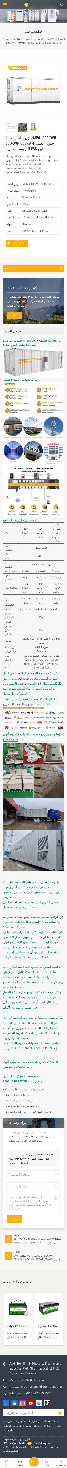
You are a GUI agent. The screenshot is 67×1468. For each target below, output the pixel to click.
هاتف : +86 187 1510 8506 (26, 1380)
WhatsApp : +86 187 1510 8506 (30, 1393)
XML (6, 1443)
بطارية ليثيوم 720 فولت (34, 1089)
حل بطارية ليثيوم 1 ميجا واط (17, 1095)
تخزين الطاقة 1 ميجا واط (16, 1112)
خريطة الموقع (10, 1439)
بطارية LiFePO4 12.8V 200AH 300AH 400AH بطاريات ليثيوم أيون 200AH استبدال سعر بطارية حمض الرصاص (49, 1326)
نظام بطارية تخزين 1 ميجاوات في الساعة (23, 1106)
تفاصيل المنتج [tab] (13, 331)
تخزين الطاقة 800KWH (42, 1112)
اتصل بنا (14, 315)
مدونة (20, 1439)
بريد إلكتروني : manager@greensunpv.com (36, 1386)
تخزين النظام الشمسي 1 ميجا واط (20, 1101)
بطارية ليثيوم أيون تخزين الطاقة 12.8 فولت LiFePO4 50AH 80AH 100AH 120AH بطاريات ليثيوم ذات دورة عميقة (18, 1326)
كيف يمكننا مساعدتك (22, 288)
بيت (6, 39)
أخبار (27, 1439)
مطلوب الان (19, 243)
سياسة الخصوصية (18, 1443)
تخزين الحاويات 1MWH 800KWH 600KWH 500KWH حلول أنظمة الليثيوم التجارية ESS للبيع (31, 1158)
